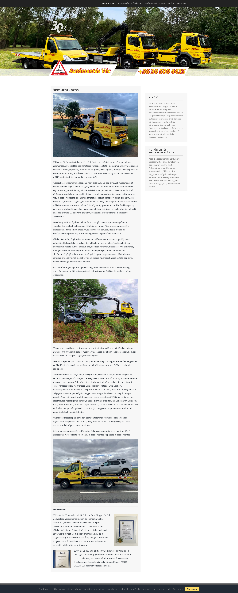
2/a (150, 103)
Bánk (157, 109)
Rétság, (166, 177)
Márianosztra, (169, 171)
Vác (161, 134)
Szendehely (178, 128)
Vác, (165, 183)
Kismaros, (170, 168)
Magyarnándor (157, 122)
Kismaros (177, 119)
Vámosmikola (168, 134)
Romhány (164, 128)
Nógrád (172, 125)
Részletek (178, 589)
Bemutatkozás (108, 3)
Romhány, (174, 177)
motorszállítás (169, 122)
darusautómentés (156, 112)
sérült (179, 131)
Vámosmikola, (174, 183)
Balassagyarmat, (161, 159)
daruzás (180, 112)
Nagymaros (164, 125)
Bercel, (178, 159)
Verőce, (152, 186)
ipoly (156, 119)
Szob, (151, 183)
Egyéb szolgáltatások (155, 3)
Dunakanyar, (173, 162)
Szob (167, 131)
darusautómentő (169, 112)
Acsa (153, 103)
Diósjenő (152, 116)
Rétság (171, 128)
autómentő (170, 103)
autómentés (160, 103)
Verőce (156, 134)
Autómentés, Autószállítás (130, 3)
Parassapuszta (154, 128)
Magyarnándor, (155, 171)
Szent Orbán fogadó (157, 131)
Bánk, (172, 159)
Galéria (171, 3)
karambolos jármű (166, 119)
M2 (150, 122)
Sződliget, (158, 183)
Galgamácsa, (154, 168)
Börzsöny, (153, 162)
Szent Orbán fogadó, (169, 180)
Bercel (174, 106)
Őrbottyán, (173, 174)
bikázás (152, 109)
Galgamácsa (171, 116)
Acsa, (151, 159)
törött (151, 134)
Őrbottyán (163, 137)
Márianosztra (154, 125)
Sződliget (173, 131)
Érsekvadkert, (167, 165)
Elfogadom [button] (192, 589)
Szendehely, (154, 180)
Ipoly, (163, 168)
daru (169, 109)
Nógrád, (164, 174)
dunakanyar (160, 116)
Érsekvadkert (154, 137)
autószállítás (154, 106)
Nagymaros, (154, 174)
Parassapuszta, (155, 177)
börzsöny (163, 109)
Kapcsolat (181, 3)
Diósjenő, (162, 162)
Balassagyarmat (165, 106)
